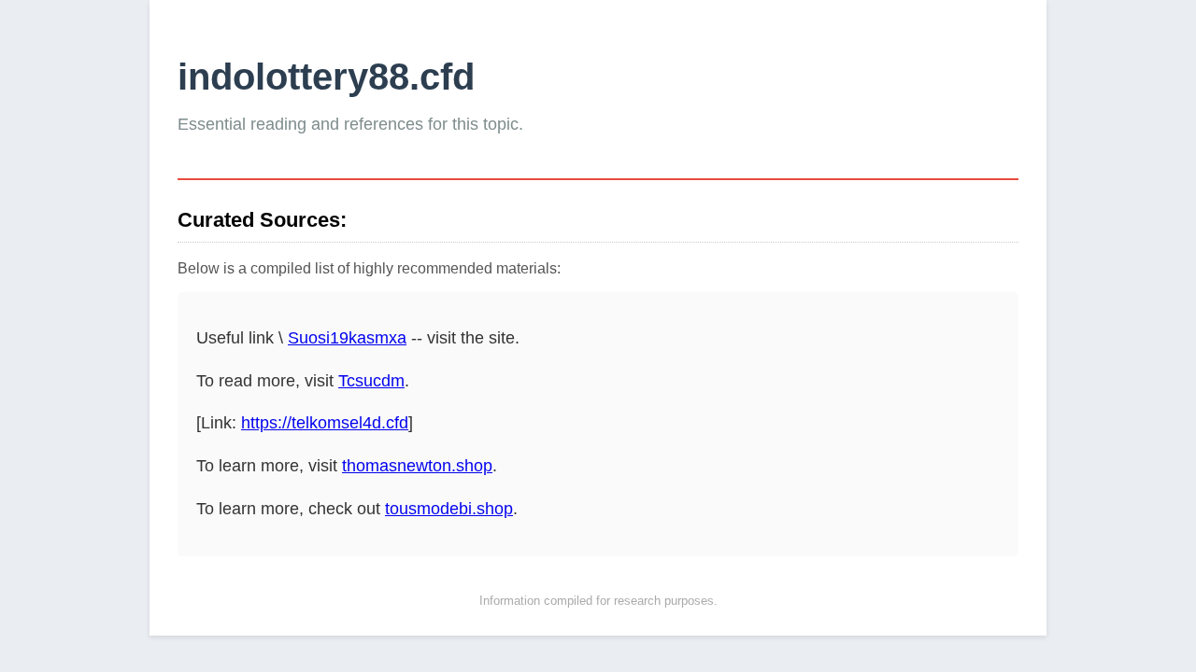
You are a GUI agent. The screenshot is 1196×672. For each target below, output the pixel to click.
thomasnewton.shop (417, 465)
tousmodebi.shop (449, 508)
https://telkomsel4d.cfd (324, 422)
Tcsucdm (371, 380)
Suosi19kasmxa (347, 338)
